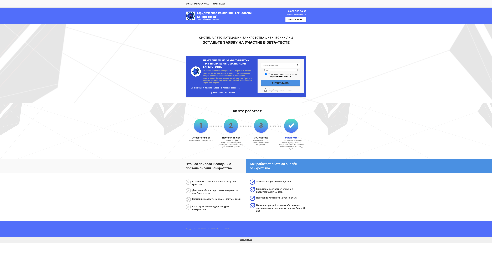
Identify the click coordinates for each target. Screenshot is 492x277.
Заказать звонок (296, 19)
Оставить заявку (280, 83)
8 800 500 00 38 (297, 11)
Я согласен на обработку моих (282, 75)
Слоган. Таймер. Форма (197, 4)
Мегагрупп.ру (246, 240)
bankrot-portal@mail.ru (296, 15)
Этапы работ (219, 4)
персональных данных (280, 76)
